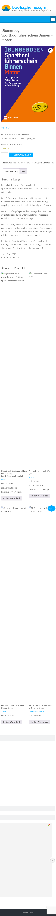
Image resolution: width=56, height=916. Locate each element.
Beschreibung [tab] (11, 171)
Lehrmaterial (48, 162)
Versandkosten (24, 134)
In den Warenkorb (21, 154)
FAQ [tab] (23, 171)
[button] (50, 50)
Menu (53, 19)
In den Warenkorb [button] (11, 498)
